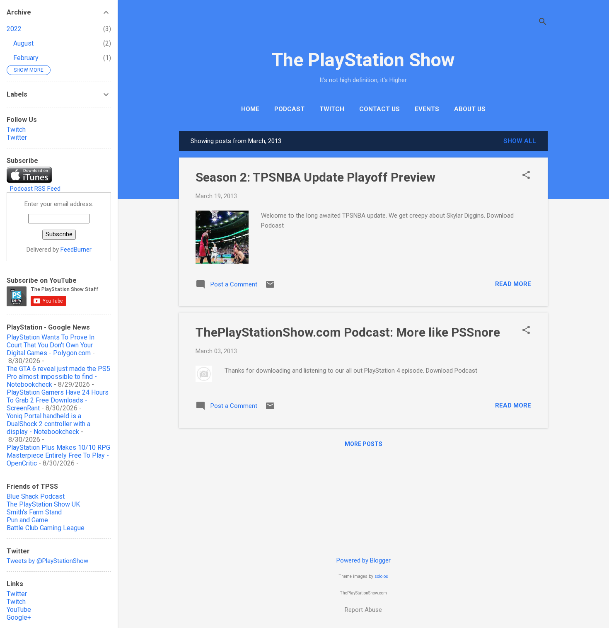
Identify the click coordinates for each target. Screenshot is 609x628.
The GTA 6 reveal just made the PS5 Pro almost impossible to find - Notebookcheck (58, 376)
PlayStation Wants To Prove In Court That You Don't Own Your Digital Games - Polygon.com (50, 345)
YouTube (19, 609)
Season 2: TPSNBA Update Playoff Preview (315, 177)
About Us (470, 109)
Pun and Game (27, 520)
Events (427, 109)
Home (250, 109)
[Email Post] (270, 287)
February (26, 58)
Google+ (19, 617)
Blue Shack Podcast (36, 496)
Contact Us (379, 109)
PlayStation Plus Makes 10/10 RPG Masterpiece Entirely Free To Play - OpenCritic (58, 455)
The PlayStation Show (363, 60)
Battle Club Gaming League (46, 528)
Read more (513, 284)
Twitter (17, 137)
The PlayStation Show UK (43, 504)
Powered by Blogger (363, 560)
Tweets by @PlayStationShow (47, 561)
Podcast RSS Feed (35, 188)
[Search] (543, 22)
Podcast (289, 109)
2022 (14, 29)
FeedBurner (76, 249)
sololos (381, 576)
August (23, 43)
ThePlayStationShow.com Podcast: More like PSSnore (348, 332)
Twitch (331, 109)
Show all (519, 141)
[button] (526, 176)
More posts (363, 444)
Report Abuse (363, 609)
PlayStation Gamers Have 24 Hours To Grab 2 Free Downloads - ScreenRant (58, 400)
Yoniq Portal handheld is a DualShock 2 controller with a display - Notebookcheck (48, 424)
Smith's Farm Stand (34, 512)
